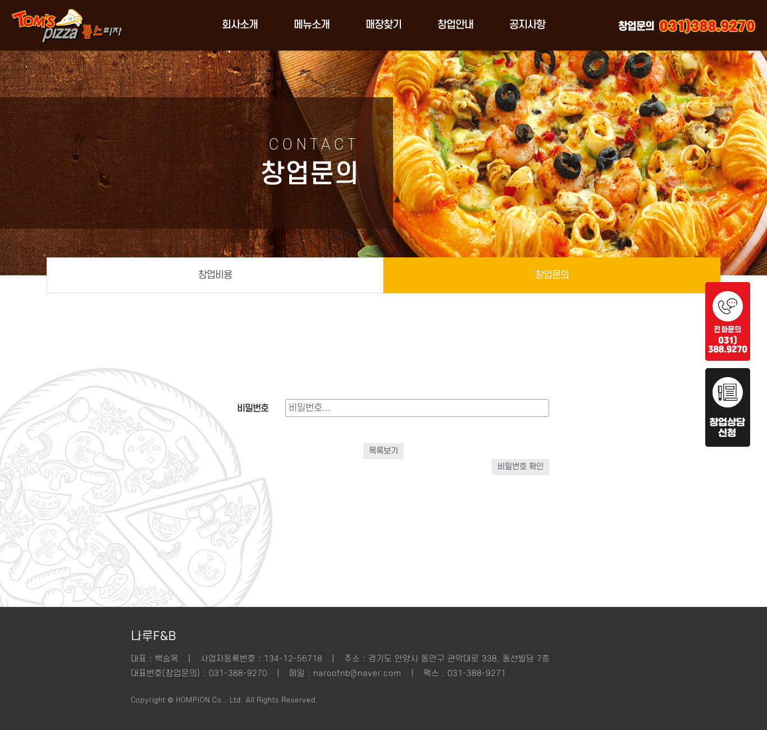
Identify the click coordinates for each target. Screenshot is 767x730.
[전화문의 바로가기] (727, 358)
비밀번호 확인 (520, 466)
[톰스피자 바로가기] (67, 48)
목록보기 (383, 451)
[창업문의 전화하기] (707, 25)
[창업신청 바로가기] (727, 444)
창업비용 (215, 275)
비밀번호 (252, 408)
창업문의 (552, 275)
